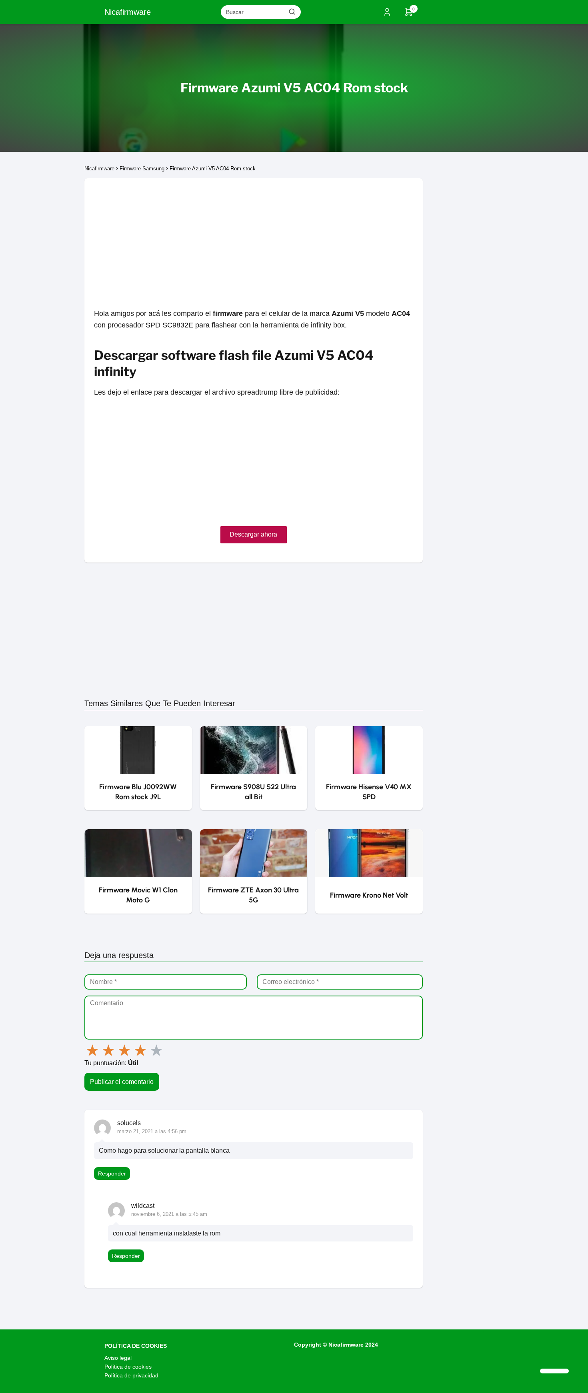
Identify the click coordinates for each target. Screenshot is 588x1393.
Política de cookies (128, 1366)
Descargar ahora (253, 534)
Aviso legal (118, 1358)
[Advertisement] (253, 234)
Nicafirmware (127, 12)
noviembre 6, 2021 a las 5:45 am (169, 1214)
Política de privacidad (131, 1375)
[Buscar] (292, 11)
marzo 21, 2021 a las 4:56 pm (151, 1131)
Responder (112, 1173)
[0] (409, 14)
